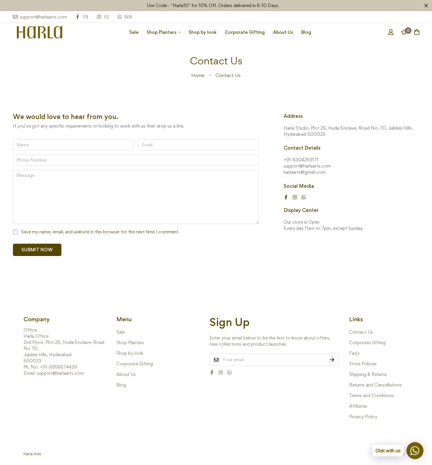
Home (198, 75)
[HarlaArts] (39, 32)
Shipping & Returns (368, 374)
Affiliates (358, 406)
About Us (283, 32)
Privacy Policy (363, 416)
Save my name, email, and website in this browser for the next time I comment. (100, 232)
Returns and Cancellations (375, 385)
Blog (306, 32)
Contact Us (361, 332)
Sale (133, 32)
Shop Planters (161, 32)
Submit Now (37, 249)
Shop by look (203, 32)
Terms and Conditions (371, 395)
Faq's (354, 353)
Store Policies (363, 364)
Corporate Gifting (245, 32)
